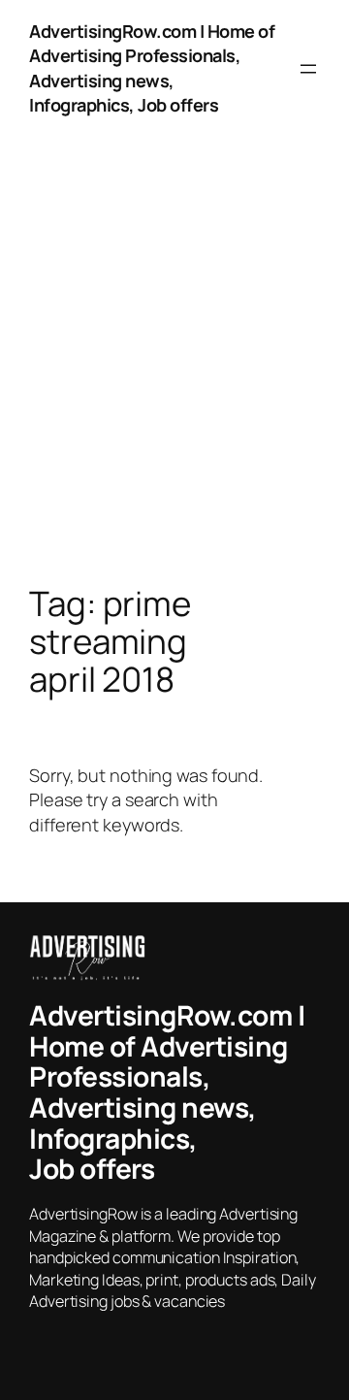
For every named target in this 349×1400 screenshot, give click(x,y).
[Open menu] (308, 69)
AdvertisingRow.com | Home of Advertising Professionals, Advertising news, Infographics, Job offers (151, 67)
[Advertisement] (174, 380)
